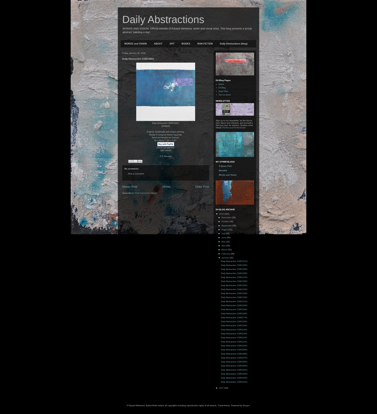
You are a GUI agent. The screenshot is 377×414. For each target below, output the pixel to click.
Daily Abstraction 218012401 (234, 289)
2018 (221, 214)
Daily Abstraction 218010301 (234, 374)
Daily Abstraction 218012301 (234, 293)
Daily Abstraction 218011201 (234, 337)
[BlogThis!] (132, 161)
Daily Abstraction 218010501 (234, 365)
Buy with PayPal (165, 144)
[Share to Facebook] (138, 161)
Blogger (246, 405)
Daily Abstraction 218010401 (234, 370)
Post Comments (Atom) (146, 193)
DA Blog (222, 87)
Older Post (202, 186)
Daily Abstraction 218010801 (234, 354)
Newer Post (129, 186)
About (221, 84)
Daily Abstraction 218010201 (234, 378)
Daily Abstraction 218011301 (234, 333)
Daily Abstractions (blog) (233, 43)
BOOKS (186, 43)
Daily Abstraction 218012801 (234, 273)
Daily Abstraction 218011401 (234, 329)
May (223, 241)
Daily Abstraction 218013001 (234, 265)
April (223, 245)
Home (166, 186)
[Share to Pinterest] (140, 161)
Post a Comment (136, 174)
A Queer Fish (225, 166)
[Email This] (129, 161)
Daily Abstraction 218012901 (234, 269)
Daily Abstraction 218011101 (234, 341)
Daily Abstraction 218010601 (234, 362)
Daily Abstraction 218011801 (234, 313)
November (226, 217)
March (224, 249)
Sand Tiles (223, 91)
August (225, 229)
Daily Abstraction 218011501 (234, 325)
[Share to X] (135, 161)
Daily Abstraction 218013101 (234, 261)
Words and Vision (228, 175)
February (226, 254)
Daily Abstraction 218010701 (234, 358)
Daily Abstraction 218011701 (234, 317)
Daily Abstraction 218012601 (234, 281)
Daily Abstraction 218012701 (234, 277)
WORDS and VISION (135, 43)
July (223, 233)
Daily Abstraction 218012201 (234, 297)
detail (168, 150)
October (225, 221)
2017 (221, 388)
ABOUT (158, 43)
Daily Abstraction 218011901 (234, 309)
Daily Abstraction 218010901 (234, 349)
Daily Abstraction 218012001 (234, 305)
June (224, 237)
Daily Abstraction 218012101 (234, 301)
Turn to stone (224, 95)
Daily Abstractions (163, 19)
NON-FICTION (205, 43)
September (226, 225)
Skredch (223, 170)
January (225, 258)
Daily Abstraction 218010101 (234, 382)
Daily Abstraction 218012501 (234, 285)
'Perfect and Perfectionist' (234, 127)
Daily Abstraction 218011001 (234, 345)
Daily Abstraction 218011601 (234, 321)
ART (172, 43)
